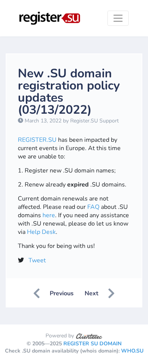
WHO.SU (132, 350)
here (49, 215)
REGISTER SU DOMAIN (92, 343)
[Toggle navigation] (118, 18)
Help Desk (41, 232)
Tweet (37, 260)
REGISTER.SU (37, 140)
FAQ (93, 207)
